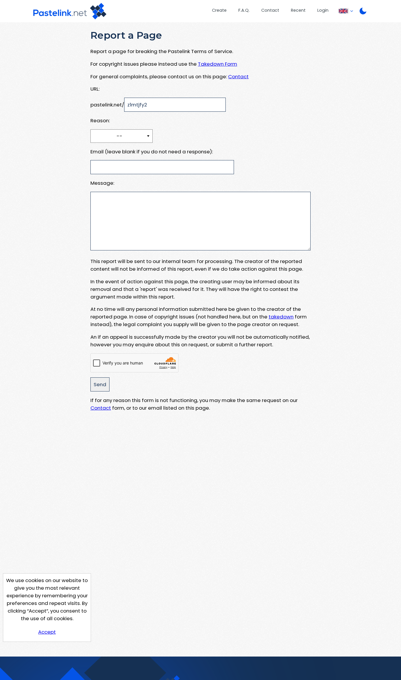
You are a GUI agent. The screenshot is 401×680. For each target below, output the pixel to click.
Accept (47, 631)
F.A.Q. (244, 10)
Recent (298, 10)
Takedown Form (217, 63)
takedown (281, 316)
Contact (270, 10)
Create (219, 10)
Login (322, 10)
